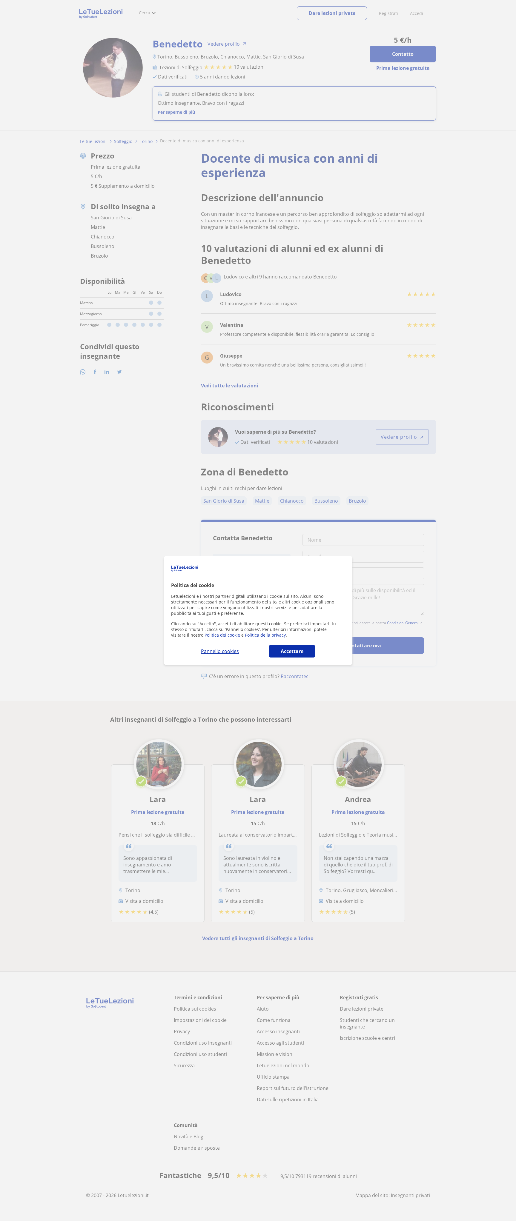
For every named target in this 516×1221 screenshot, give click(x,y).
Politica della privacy (265, 635)
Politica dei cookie (222, 635)
